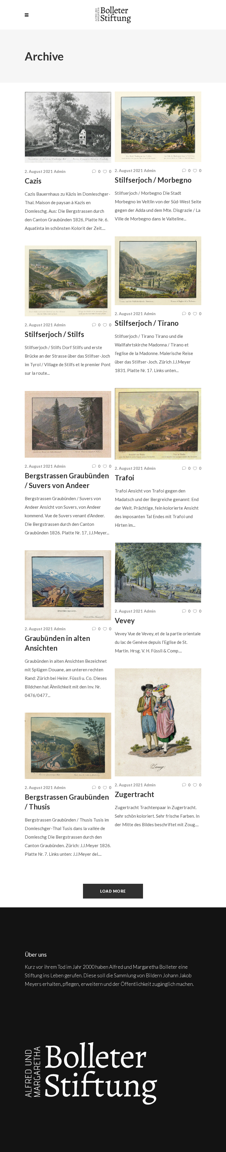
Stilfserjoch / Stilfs (54, 334)
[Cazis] (68, 127)
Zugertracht (134, 794)
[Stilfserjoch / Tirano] (158, 270)
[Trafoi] (158, 424)
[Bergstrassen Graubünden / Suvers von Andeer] (68, 424)
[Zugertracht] (158, 722)
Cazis (33, 180)
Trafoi (124, 477)
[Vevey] (158, 573)
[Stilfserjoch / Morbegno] (158, 126)
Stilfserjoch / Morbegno (153, 180)
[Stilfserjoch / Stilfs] (68, 281)
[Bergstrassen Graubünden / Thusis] (68, 746)
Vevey (125, 620)
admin (60, 171)
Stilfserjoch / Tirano (147, 323)
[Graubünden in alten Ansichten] (68, 585)
